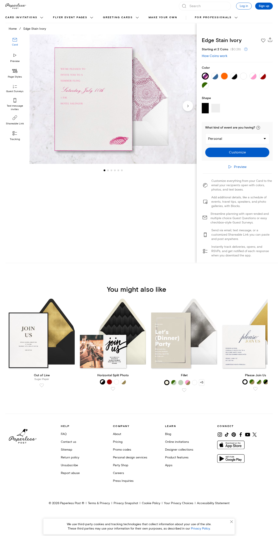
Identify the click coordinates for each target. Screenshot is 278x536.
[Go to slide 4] (111, 170)
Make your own (163, 17)
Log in (244, 6)
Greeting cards (118, 17)
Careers (118, 473)
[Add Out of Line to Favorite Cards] (41, 385)
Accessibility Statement (213, 503)
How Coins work (214, 56)
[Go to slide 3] (108, 170)
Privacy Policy (200, 528)
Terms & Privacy (99, 503)
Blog (168, 434)
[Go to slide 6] (118, 170)
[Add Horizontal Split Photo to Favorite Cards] (113, 388)
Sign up (264, 6)
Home (13, 29)
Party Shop (120, 465)
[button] (258, 127)
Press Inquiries (123, 481)
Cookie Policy (151, 503)
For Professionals (213, 17)
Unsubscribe (69, 465)
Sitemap (66, 449)
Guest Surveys (14, 91)
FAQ (64, 434)
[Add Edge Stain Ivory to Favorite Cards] (263, 40)
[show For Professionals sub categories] (236, 18)
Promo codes (122, 449)
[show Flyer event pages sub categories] (91, 18)
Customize (237, 152)
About (117, 434)
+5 (201, 382)
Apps (168, 465)
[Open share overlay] (270, 39)
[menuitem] (24, 18)
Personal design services (130, 457)
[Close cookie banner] (231, 521)
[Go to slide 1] (104, 170)
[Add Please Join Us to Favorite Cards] (255, 388)
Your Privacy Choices (178, 503)
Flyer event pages (70, 17)
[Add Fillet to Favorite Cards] (184, 390)
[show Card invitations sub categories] (41, 18)
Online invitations (177, 442)
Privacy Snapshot (126, 503)
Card (15, 45)
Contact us (68, 442)
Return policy (70, 457)
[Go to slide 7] (122, 170)
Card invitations (21, 17)
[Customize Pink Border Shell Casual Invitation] (113, 99)
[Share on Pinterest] (233, 434)
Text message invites (15, 107)
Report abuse (70, 473)
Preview (15, 61)
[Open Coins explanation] (246, 49)
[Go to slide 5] (115, 170)
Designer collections (179, 449)
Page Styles (15, 76)
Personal (215, 139)
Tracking (15, 139)
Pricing (117, 442)
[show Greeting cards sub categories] (137, 18)
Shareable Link (15, 123)
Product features (177, 457)
